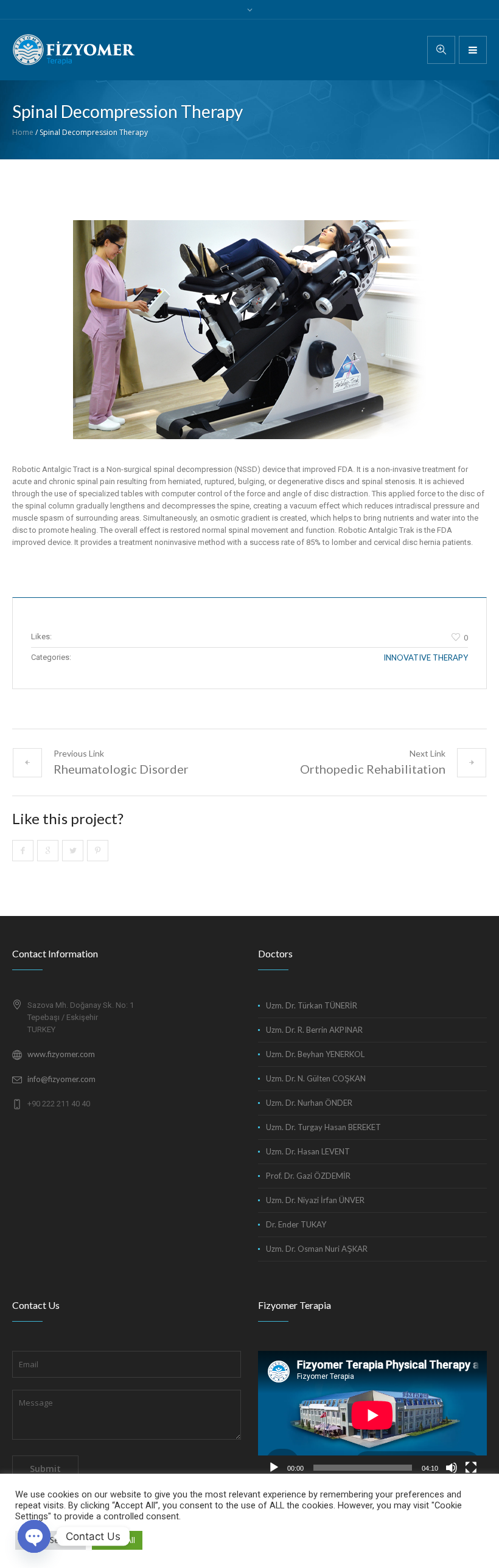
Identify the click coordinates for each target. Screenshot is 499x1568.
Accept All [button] (117, 1540)
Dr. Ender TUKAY (296, 1224)
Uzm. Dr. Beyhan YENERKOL (315, 1054)
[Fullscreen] (471, 1468)
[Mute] (451, 1468)
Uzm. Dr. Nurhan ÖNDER (309, 1103)
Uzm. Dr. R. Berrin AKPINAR (314, 1030)
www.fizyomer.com (61, 1054)
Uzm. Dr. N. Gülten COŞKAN (316, 1078)
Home (22, 132)
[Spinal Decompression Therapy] (249, 329)
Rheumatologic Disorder (121, 768)
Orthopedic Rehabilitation (372, 768)
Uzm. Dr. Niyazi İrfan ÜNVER (315, 1200)
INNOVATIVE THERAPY (425, 657)
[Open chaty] (34, 1536)
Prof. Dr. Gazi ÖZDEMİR (308, 1176)
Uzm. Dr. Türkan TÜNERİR (311, 1005)
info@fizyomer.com (61, 1079)
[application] (372, 1415)
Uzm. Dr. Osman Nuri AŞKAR (317, 1249)
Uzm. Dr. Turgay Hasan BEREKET (323, 1127)
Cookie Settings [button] (51, 1540)
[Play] (274, 1468)
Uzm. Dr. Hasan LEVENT (308, 1151)
